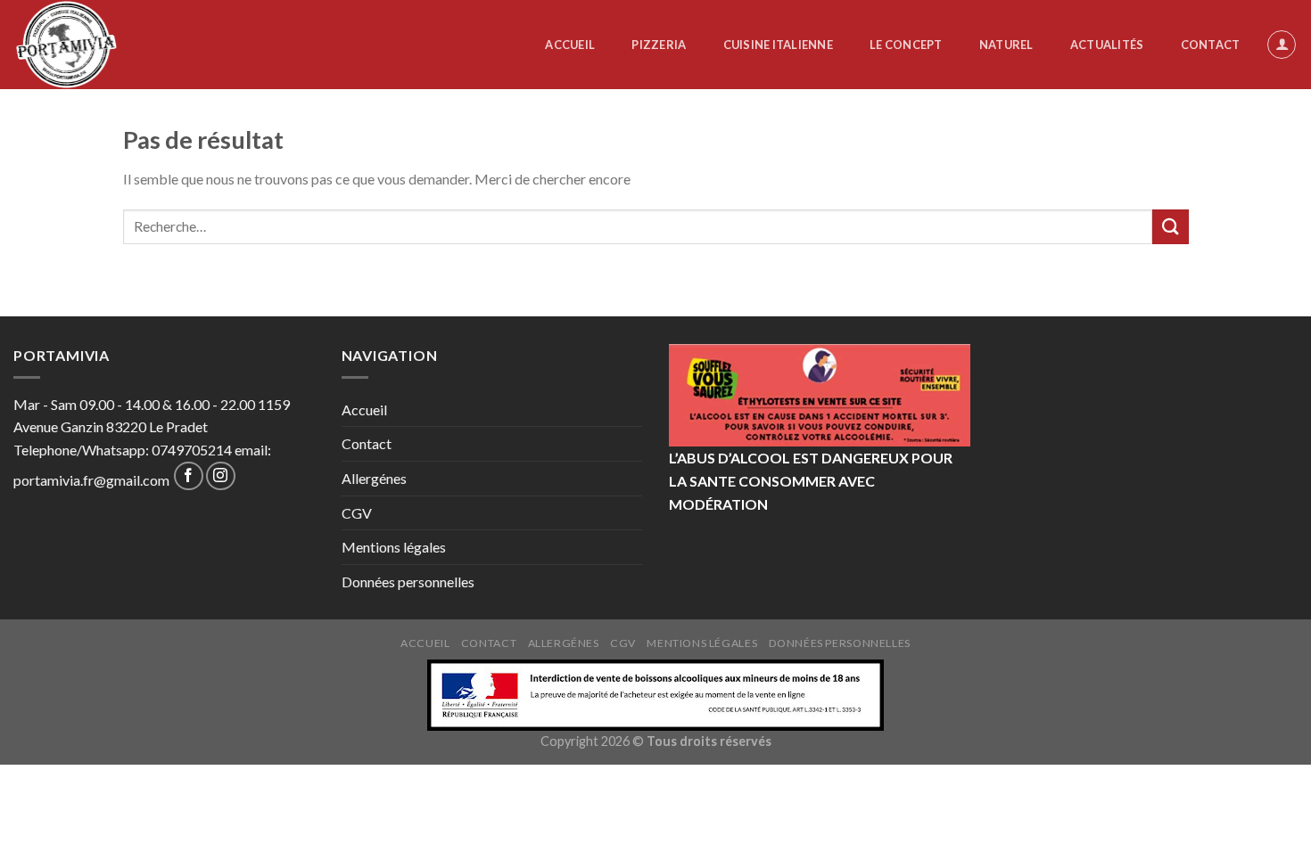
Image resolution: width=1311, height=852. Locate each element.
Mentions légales (394, 546)
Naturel (1006, 44)
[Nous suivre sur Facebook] (188, 476)
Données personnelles (408, 581)
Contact (1211, 44)
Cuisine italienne (778, 44)
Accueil (570, 44)
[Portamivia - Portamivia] (88, 44)
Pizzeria (658, 44)
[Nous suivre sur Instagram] (220, 476)
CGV (357, 512)
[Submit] (1170, 226)
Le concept (906, 44)
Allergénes (374, 478)
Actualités (1107, 44)
